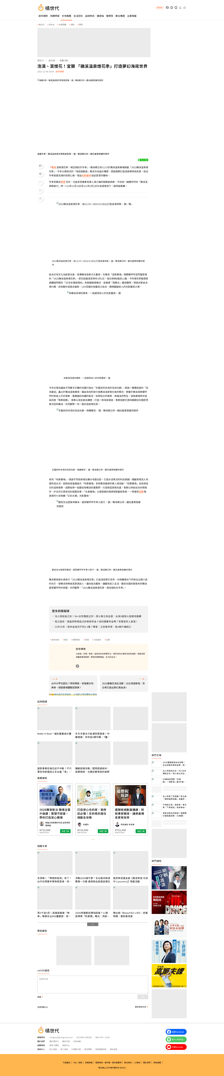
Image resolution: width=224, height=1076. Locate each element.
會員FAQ (65, 1045)
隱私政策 (113, 1049)
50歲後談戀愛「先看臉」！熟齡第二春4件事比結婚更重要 (174, 780)
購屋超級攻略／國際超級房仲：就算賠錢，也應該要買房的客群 (92, 770)
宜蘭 (108, 639)
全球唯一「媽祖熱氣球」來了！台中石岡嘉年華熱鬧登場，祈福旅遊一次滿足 (54, 879)
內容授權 (77, 1041)
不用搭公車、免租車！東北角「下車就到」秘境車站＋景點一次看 (175, 806)
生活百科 (78, 15)
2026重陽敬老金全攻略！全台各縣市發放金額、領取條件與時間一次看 (175, 763)
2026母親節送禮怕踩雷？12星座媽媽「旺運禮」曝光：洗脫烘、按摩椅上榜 (91, 914)
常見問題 (88, 1049)
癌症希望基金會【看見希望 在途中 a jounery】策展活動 (130, 879)
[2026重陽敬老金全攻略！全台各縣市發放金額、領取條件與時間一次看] (157, 764)
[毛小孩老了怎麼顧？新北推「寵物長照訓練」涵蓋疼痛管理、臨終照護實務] (157, 798)
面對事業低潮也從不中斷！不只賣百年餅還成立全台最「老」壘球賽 (54, 770)
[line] (171, 7)
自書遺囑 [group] (62, 24)
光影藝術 (97, 639)
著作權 (107, 1062)
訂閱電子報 (76, 1049)
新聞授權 (89, 1062)
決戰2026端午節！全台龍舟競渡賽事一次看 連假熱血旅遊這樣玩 (92, 879)
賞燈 (87, 639)
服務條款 (99, 1062)
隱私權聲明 (116, 1062)
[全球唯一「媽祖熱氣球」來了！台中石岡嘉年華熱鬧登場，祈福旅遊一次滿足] (54, 863)
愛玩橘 (52, 60)
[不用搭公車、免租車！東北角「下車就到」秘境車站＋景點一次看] (157, 806)
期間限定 (76, 639)
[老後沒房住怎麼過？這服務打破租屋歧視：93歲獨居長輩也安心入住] (157, 815)
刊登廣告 (66, 1062)
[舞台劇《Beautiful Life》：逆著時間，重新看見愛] (130, 897)
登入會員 (64, 1049)
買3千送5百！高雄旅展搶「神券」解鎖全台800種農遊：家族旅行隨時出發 (54, 914)
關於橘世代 (54, 1041)
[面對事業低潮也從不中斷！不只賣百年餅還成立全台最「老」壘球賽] (54, 753)
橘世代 (40, 60)
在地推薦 (66, 15)
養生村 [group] (41, 24)
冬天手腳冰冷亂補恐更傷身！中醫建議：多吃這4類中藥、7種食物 (92, 735)
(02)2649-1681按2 (84, 1037)
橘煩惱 (100, 15)
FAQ (75, 1062)
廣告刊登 (66, 1041)
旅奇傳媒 (60, 71)
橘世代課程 (54, 1045)
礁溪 (66, 639)
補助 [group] (73, 24)
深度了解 (65, 831)
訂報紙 (137, 1062)
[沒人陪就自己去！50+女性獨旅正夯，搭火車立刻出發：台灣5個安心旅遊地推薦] (157, 772)
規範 (39, 996)
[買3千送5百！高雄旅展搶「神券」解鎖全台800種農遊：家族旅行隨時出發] (54, 897)
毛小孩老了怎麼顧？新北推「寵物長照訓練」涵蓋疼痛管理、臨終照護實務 (175, 797)
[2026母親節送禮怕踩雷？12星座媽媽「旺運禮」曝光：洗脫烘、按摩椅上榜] (92, 897)
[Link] (77, 666)
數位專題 (120, 15)
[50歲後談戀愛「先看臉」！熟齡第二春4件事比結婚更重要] (157, 781)
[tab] (91, 839)
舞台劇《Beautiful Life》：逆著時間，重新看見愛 (130, 914)
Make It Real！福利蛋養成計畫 (54, 733)
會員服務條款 (100, 1049)
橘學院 (109, 15)
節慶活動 (64, 60)
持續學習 (55, 15)
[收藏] (40, 190)
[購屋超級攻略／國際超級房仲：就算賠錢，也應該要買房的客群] (92, 753)
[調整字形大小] (40, 198)
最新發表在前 (140, 1006)
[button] (184, 7)
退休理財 (43, 15)
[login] (180, 7)
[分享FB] (40, 166)
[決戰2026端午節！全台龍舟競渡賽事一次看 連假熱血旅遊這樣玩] (92, 863)
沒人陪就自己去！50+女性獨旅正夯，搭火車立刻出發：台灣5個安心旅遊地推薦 (174, 772)
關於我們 (147, 1062)
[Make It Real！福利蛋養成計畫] (54, 718)
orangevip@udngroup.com (61, 1037)
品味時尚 (89, 15)
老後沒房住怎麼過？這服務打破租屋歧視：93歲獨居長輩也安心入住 (175, 814)
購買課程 (160, 8)
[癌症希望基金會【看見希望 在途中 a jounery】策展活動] (130, 863)
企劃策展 (131, 15)
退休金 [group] (51, 24)
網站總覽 (157, 1062)
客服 (80, 1062)
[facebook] (167, 7)
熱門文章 (156, 755)
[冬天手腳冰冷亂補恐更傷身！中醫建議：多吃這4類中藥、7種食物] (92, 718)
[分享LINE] (40, 174)
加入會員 (53, 1049)
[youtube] (176, 7)
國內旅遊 (55, 639)
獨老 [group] (81, 24)
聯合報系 (128, 1062)
